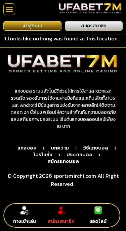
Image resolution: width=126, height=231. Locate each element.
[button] (9, 9)
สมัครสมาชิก (61, 221)
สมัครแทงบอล (63, 161)
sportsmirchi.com (74, 176)
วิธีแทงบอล (95, 148)
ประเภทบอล (79, 155)
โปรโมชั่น (42, 155)
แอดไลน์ (98, 221)
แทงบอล (27, 148)
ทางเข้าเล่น (24, 221)
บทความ (60, 148)
